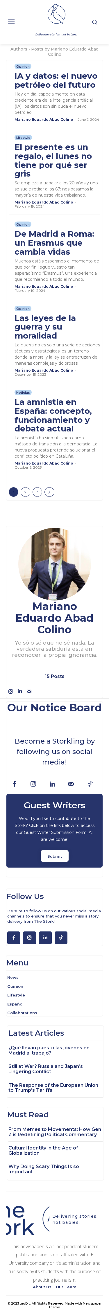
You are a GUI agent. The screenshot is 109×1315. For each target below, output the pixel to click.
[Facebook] (14, 784)
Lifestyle (23, 138)
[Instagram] (10, 691)
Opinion (23, 66)
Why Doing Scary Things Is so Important (43, 1169)
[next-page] (49, 492)
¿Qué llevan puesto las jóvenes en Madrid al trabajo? (49, 1050)
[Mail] (29, 691)
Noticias (23, 393)
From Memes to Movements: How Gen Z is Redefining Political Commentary (54, 1132)
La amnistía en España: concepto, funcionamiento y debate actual (53, 415)
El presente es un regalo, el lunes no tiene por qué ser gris (53, 160)
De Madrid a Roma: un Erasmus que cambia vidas (54, 243)
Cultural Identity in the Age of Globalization (43, 1150)
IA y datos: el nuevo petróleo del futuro (56, 80)
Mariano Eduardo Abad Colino (44, 119)
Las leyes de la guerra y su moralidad (45, 327)
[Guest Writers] (54, 830)
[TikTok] (90, 784)
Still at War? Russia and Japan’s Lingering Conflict (45, 1069)
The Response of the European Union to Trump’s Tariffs (53, 1087)
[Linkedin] (19, 691)
